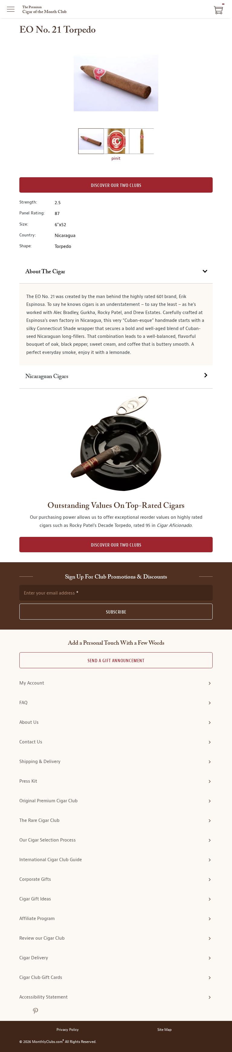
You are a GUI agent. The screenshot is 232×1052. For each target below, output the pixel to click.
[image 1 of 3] (91, 142)
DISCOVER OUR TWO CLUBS (116, 545)
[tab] (116, 272)
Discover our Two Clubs (116, 185)
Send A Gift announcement (116, 661)
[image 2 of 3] (116, 142)
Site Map (164, 1030)
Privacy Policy (67, 1030)
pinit (116, 158)
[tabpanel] (116, 324)
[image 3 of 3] (141, 142)
